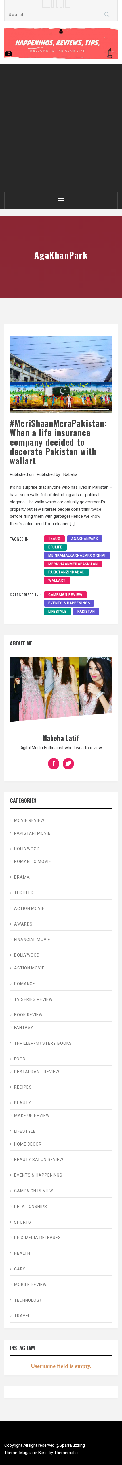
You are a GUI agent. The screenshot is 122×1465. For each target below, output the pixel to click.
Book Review (28, 1014)
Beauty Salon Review (38, 1159)
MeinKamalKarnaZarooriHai (77, 555)
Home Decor (28, 1144)
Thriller (24, 893)
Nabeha (70, 474)
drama (22, 877)
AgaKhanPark (84, 539)
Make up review (32, 1115)
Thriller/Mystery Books (43, 1043)
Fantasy (23, 1027)
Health (22, 1253)
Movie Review (29, 820)
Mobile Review (30, 1284)
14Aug (54, 539)
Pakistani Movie (32, 833)
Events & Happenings (69, 603)
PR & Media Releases (37, 1237)
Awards (23, 924)
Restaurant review (36, 1071)
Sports (22, 1222)
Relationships (30, 1206)
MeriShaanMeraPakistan (73, 564)
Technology (28, 1300)
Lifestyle (57, 612)
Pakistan (86, 612)
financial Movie (32, 939)
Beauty (22, 1103)
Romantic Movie (32, 861)
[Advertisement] (61, 127)
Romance (24, 983)
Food (20, 1059)
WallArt (57, 580)
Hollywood (27, 849)
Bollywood (27, 955)
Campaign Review (65, 595)
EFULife (55, 547)
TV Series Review (33, 999)
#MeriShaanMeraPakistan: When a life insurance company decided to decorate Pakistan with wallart (58, 442)
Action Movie (29, 908)
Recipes (23, 1087)
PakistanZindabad (66, 572)
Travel (22, 1315)
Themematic (66, 1452)
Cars (20, 1269)
